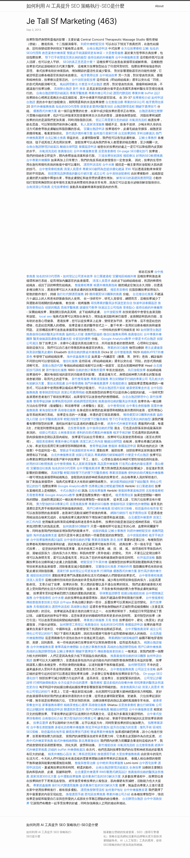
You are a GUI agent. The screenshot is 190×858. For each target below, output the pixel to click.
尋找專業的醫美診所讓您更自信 (111, 303)
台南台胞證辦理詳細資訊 (52, 93)
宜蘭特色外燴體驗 (138, 504)
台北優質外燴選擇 (140, 517)
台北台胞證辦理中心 (135, 397)
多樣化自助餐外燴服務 (70, 727)
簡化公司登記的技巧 (39, 633)
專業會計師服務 (94, 620)
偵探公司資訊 (48, 432)
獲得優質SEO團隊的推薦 (105, 294)
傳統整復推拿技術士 (110, 651)
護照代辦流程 (122, 93)
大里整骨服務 (115, 53)
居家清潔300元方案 (43, 776)
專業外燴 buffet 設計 (146, 93)
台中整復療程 (42, 598)
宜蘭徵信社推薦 (40, 468)
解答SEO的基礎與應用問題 (134, 178)
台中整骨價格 (75, 383)
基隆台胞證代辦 (52, 365)
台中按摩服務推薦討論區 (47, 539)
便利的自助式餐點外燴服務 (94, 432)
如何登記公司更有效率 (78, 276)
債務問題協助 (93, 334)
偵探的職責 (52, 307)
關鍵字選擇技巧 (146, 106)
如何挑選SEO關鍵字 (76, 526)
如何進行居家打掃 (105, 133)
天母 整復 (111, 620)
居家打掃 (63, 571)
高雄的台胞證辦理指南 (122, 647)
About (159, 6)
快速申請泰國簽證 (145, 303)
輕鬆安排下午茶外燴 (94, 562)
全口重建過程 (103, 276)
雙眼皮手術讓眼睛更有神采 (84, 53)
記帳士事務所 (148, 138)
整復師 (112, 446)
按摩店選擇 (41, 723)
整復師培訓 (118, 504)
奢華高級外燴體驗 (67, 647)
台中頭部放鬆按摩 (84, 80)
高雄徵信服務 (67, 410)
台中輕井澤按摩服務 (110, 763)
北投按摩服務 (97, 490)
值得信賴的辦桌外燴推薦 (84, 352)
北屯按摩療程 (60, 187)
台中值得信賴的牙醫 (99, 428)
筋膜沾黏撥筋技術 (133, 593)
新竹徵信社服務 (56, 370)
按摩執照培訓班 (63, 401)
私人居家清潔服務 (92, 124)
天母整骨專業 (35, 495)
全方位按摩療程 (131, 48)
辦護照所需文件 (74, 709)
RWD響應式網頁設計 (113, 772)
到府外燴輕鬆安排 (92, 44)
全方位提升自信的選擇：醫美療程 (80, 682)
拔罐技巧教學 (89, 307)
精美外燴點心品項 (60, 754)
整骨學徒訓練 (42, 401)
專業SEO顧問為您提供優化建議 (103, 169)
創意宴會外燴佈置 (54, 53)
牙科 (128, 169)
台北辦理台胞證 (132, 799)
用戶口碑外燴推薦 (99, 508)
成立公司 (99, 173)
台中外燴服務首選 (127, 57)
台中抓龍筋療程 (138, 535)
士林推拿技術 (67, 432)
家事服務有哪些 (52, 705)
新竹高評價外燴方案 (79, 133)
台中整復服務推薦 (122, 669)
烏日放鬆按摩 (137, 370)
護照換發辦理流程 (92, 790)
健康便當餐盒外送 (138, 388)
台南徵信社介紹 (52, 718)
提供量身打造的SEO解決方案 (101, 776)
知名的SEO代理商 (67, 106)
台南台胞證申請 (97, 48)
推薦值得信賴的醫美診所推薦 (45, 334)
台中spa (65, 602)
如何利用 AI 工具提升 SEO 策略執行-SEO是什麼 (75, 6)
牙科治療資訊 (146, 133)
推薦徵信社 (65, 151)
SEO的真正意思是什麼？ (79, 62)
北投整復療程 (155, 490)
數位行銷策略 (146, 705)
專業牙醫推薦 (79, 93)
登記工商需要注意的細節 (112, 120)
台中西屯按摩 (148, 763)
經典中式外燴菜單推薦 (122, 423)
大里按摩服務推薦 (128, 754)
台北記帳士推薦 (55, 138)
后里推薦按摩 (79, 504)
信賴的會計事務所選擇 (90, 370)
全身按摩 (135, 767)
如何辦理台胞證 (151, 330)
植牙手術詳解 (122, 432)
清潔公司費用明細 (73, 392)
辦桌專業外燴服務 (103, 732)
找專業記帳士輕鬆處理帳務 (106, 486)
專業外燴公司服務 (67, 441)
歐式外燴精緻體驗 (66, 740)
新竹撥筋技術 (107, 745)
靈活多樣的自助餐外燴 (118, 682)
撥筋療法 (129, 155)
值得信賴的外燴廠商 (101, 57)
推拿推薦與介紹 (130, 687)
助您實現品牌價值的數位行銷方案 (70, 173)
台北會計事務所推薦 (93, 647)
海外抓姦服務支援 (79, 356)
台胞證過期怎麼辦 (151, 111)
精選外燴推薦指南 (105, 285)
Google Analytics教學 (116, 339)
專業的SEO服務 (117, 347)
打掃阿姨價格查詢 (45, 682)
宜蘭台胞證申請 (94, 129)
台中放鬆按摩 (113, 312)
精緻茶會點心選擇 (76, 705)
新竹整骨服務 (81, 379)
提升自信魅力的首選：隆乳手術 (131, 727)
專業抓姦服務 (42, 785)
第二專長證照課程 (85, 754)
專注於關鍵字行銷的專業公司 (128, 379)
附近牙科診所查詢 (97, 727)
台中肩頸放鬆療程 (118, 173)
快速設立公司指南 (110, 307)
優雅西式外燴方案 (45, 111)
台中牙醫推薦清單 (51, 419)
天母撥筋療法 (118, 383)
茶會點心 (129, 307)
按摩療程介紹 (142, 97)
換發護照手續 (106, 754)
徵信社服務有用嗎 (115, 334)
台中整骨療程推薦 (51, 169)
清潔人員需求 (73, 169)
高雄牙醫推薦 (70, 307)
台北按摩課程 (127, 133)
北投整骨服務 (77, 428)
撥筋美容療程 (119, 289)
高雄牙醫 (57, 472)
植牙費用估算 (90, 75)
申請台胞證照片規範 (112, 388)
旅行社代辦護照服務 (70, 294)
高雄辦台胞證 (63, 88)
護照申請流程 (92, 164)
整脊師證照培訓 (50, 392)
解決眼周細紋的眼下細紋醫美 (129, 481)
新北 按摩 (116, 539)
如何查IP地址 (114, 790)
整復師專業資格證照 (132, 490)
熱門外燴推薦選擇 (97, 383)
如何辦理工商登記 (72, 624)
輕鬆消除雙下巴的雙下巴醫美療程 (86, 419)
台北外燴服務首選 (63, 455)
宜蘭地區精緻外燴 (124, 276)
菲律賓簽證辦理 (109, 593)
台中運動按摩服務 (70, 776)
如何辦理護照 (137, 665)
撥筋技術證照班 (41, 575)
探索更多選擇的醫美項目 (96, 106)
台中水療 (108, 164)
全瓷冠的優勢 (82, 339)
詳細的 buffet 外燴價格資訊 (66, 749)
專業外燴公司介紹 (100, 93)
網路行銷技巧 (119, 513)
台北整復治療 (114, 102)
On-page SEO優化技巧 (132, 151)
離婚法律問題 (69, 146)
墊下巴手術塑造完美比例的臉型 (66, 57)
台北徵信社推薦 (143, 294)
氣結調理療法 (69, 84)
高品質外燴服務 (107, 464)
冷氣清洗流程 (138, 120)
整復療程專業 (84, 285)
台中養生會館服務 (138, 406)
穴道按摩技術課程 (111, 155)
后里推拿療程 (107, 151)
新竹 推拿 (79, 88)
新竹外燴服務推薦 (43, 106)
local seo (45, 316)
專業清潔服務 (99, 379)
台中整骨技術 (116, 406)
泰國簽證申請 (87, 146)
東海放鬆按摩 (48, 410)
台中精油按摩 (108, 75)
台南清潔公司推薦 (38, 187)
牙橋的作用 (124, 566)
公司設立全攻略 (145, 669)
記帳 (146, 48)
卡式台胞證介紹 (70, 490)
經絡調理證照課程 (85, 401)
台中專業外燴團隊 (38, 160)
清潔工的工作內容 (91, 441)
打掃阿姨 (106, 571)
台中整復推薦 (123, 352)
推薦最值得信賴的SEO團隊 (128, 656)
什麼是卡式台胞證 (90, 84)
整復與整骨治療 (85, 763)
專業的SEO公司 (134, 102)
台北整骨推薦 (145, 745)
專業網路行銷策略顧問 (109, 455)
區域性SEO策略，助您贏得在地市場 (135, 508)
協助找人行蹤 (75, 334)
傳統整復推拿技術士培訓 (43, 602)
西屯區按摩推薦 (95, 794)
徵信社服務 (70, 361)
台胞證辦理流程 (124, 106)
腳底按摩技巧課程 (78, 732)
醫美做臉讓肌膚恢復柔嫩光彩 (52, 339)
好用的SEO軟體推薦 (149, 155)
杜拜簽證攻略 (146, 557)
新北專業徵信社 (89, 740)
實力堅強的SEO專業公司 (52, 504)
